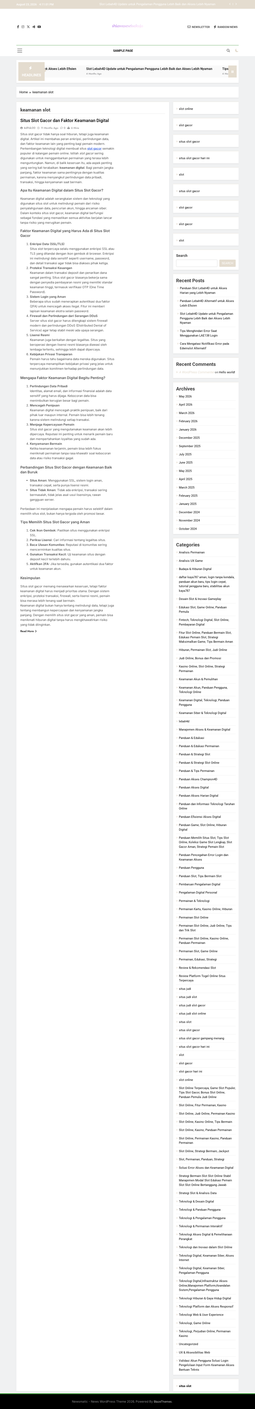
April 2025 (185, 479)
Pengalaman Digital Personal (198, 892)
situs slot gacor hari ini (194, 158)
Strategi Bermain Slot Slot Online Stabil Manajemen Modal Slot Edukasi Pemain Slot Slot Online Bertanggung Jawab (205, 1180)
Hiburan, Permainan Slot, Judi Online (203, 650)
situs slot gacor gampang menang (201, 1038)
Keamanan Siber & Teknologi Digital (202, 713)
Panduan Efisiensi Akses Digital (200, 817)
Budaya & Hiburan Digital (195, 569)
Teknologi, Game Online (194, 1323)
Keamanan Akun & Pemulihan (198, 679)
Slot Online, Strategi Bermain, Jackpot (204, 1151)
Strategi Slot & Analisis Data (198, 1193)
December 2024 (189, 512)
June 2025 (185, 462)
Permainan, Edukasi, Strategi (198, 959)
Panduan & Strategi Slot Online (199, 763)
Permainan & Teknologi (194, 901)
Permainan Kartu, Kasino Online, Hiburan (205, 909)
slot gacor (94, 148)
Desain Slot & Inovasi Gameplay (200, 599)
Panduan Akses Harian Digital (198, 795)
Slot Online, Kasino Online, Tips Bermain (205, 1122)
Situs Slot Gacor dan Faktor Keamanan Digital (64, 120)
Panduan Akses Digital (194, 787)
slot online (186, 109)
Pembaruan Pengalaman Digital (199, 884)
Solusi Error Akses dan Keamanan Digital (206, 1168)
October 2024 (188, 529)
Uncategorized (188, 1344)
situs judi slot (188, 997)
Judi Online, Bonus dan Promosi (200, 658)
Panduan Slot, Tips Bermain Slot (200, 876)
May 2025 (185, 471)
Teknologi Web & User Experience (201, 1315)
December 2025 (189, 438)
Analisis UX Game (191, 561)
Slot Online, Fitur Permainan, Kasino (202, 1105)
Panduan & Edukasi (191, 738)
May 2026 (185, 396)
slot (181, 174)
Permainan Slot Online (193, 917)
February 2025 (188, 495)
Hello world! (227, 372)
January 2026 (187, 429)
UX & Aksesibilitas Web (194, 1352)
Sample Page (123, 51)
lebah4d (184, 721)
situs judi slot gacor (192, 1005)
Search (181, 255)
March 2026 (186, 413)
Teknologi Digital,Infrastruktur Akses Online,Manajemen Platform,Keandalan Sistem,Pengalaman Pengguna (204, 1285)
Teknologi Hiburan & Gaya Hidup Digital (205, 1298)
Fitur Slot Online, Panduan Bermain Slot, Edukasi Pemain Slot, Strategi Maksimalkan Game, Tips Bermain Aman (206, 637)
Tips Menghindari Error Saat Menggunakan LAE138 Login (177, 6)
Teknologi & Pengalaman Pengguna (202, 1218)
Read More (27, 631)
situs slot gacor (189, 141)
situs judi (185, 989)
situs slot (185, 1022)
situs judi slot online (192, 1013)
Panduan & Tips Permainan (196, 771)
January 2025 (187, 504)
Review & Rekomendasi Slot (197, 968)
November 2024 (189, 520)
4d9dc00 (29, 128)
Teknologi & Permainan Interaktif (200, 1226)
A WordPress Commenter (196, 372)
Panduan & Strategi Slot (194, 754)
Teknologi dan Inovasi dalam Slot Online (205, 1247)
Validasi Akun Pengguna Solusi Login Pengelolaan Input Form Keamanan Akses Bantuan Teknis (206, 1365)
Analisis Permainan (192, 552)
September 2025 (189, 446)
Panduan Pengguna (191, 868)
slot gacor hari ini (190, 1071)
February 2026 (188, 421)
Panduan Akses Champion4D (198, 779)
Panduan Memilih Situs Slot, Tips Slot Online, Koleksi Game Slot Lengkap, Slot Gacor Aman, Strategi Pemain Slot (205, 842)
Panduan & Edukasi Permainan (199, 746)
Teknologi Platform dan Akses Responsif (206, 1306)
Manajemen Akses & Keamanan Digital (204, 729)
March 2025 (186, 487)
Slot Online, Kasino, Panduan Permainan (205, 1130)
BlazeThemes (163, 1401)
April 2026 (185, 404)
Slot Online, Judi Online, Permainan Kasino (207, 1113)
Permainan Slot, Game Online (198, 951)
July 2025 (185, 454)
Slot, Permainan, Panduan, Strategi (201, 1159)
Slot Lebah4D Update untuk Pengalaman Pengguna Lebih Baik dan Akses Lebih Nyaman (122, 69)
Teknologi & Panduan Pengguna (200, 1209)
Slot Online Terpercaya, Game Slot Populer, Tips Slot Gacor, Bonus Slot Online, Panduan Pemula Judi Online (207, 1092)
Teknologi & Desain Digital (196, 1201)
